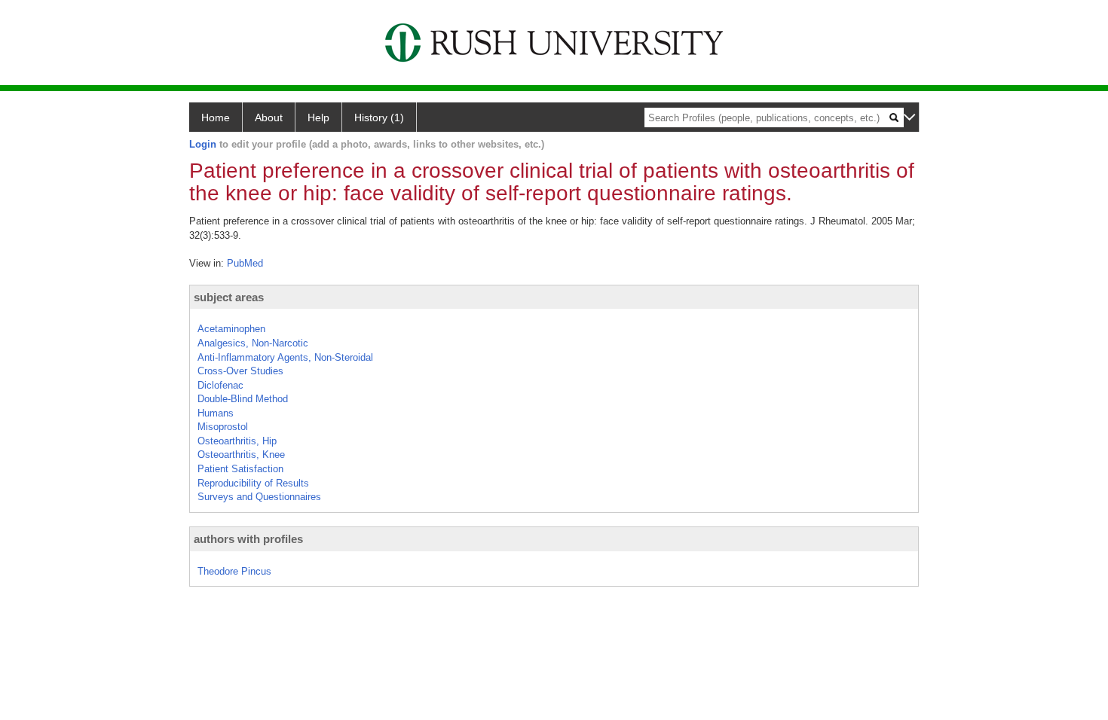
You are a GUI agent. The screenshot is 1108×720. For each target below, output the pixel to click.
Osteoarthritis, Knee (241, 454)
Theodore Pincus (234, 571)
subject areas (229, 297)
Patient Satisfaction (240, 468)
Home (215, 117)
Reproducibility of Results (253, 483)
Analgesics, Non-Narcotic (252, 343)
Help (318, 117)
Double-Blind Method (242, 398)
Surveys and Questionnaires (259, 496)
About (269, 117)
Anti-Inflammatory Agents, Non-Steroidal (285, 357)
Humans (215, 413)
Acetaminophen (231, 328)
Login (202, 144)
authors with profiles (248, 538)
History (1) (379, 117)
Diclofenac (220, 385)
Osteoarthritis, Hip (237, 441)
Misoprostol (222, 426)
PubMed (245, 263)
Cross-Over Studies (240, 371)
